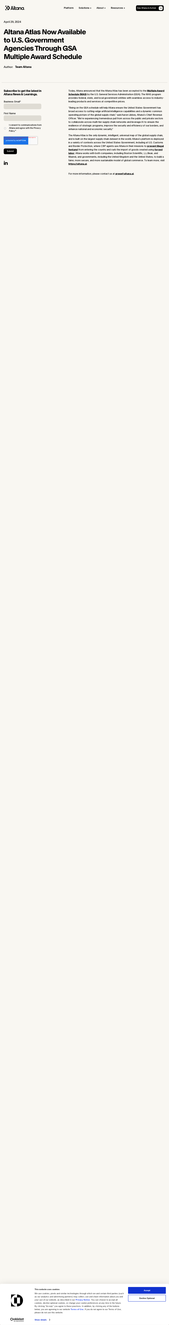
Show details (41, 1320)
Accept (147, 1290)
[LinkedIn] (6, 163)
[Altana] (15, 6)
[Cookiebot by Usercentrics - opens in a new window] (17, 1320)
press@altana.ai (124, 174)
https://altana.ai (77, 164)
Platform (68, 8)
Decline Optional (147, 1298)
